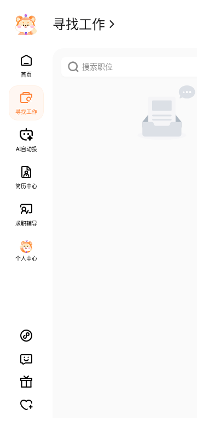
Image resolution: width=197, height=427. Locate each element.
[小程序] (26, 335)
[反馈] (26, 358)
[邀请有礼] (26, 381)
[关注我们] (26, 404)
